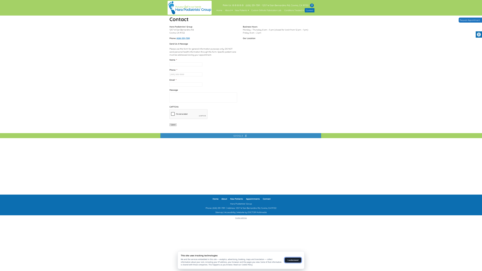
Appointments (253, 199)
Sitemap (219, 212)
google (238, 135)
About (228, 10)
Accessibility (229, 212)
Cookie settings (241, 218)
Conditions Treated (293, 10)
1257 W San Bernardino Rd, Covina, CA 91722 (285, 5)
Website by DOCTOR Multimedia (252, 212)
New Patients (241, 10)
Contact (309, 10)
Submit (173, 125)
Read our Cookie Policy (242, 264)
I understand (293, 260)
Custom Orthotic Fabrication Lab (266, 10)
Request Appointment (470, 20)
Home (219, 10)
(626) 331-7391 (253, 5)
